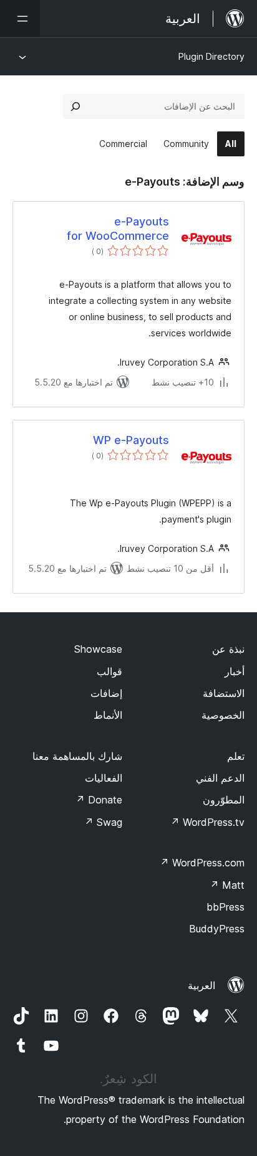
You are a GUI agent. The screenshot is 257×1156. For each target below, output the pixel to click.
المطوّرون (224, 800)
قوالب (109, 671)
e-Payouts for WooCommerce (118, 228)
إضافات (106, 693)
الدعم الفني (220, 778)
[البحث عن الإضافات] (75, 106)
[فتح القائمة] (20, 18)
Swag (103, 822)
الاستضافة (224, 693)
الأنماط (108, 715)
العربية (201, 985)
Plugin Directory (211, 56)
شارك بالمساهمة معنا (77, 756)
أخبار (235, 671)
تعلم (236, 756)
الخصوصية (223, 715)
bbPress (225, 907)
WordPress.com (202, 862)
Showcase (98, 649)
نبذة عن (228, 649)
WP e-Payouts (131, 440)
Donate (98, 800)
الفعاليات (103, 778)
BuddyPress (217, 928)
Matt (227, 885)
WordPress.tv (207, 822)
